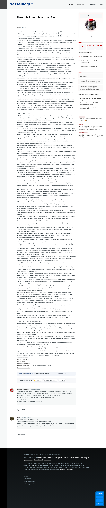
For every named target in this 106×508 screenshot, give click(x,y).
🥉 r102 (62, 380)
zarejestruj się (29, 373)
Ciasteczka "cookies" (29, 481)
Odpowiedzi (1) (21, 410)
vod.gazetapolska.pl (73, 458)
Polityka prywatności (29, 484)
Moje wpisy (93, 4)
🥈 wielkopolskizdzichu (50, 380)
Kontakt (26, 476)
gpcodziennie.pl (28, 460)
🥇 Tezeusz (37, 380)
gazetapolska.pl (52, 458)
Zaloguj (101, 4)
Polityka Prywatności (66, 469)
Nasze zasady (27, 478)
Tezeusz (19, 27)
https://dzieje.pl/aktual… (23, 367)
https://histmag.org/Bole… (24, 363)
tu (33, 465)
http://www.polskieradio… (24, 365)
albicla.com (47, 460)
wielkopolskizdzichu (23, 389)
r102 (18, 417)
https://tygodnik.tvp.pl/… (23, 361)
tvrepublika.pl (38, 460)
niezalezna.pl (42, 458)
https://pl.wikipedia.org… (23, 359)
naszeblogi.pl (84, 458)
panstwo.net (62, 458)
